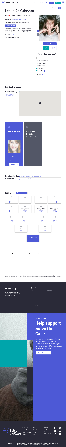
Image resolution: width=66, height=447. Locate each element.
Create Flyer (46, 48)
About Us (35, 427)
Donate (58, 3)
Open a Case (25, 427)
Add (51, 3)
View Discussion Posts (10, 25)
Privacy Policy (46, 444)
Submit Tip (34, 305)
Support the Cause (26, 432)
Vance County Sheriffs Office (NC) (19, 19)
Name (32, 290)
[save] (11, 160)
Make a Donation (43, 353)
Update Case (53, 48)
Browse (30, 2)
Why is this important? (23, 192)
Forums (24, 434)
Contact (42, 2)
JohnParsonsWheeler (47, 430)
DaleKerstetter (47, 433)
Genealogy (36, 2)
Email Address (50, 290)
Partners (35, 432)
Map (26, 2)
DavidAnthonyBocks (47, 436)
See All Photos (13, 164)
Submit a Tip (49, 43)
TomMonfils (46, 427)
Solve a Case (25, 429)
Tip (31, 294)
